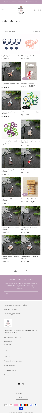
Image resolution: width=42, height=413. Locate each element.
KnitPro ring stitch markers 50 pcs (30, 112)
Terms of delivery (9, 366)
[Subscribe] (35, 293)
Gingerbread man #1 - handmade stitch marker (29, 228)
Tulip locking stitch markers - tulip (10, 56)
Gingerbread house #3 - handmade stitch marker (29, 257)
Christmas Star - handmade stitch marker (10, 84)
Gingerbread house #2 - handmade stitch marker (10, 112)
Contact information (11, 375)
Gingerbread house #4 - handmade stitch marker (10, 257)
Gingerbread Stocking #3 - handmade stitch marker (30, 141)
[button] (2, 10)
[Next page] (26, 270)
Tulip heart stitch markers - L (28, 83)
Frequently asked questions (13, 361)
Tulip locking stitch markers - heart (30, 56)
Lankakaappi (19, 412)
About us (7, 356)
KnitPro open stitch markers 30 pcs (11, 141)
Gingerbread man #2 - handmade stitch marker (10, 199)
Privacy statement (10, 370)
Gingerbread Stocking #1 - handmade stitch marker (11, 228)
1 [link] (15, 270)
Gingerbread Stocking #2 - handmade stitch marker (11, 170)
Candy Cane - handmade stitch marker (30, 170)
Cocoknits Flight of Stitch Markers (30, 199)
